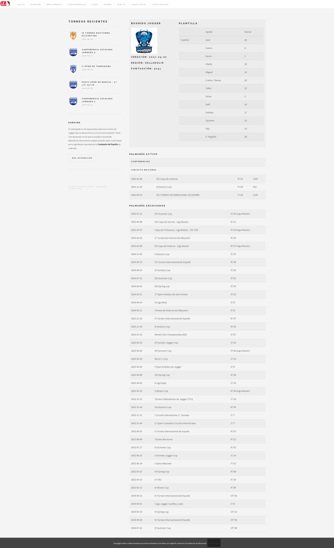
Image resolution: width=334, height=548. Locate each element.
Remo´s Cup (161, 358)
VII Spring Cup (162, 471)
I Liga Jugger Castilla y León (169, 503)
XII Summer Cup (163, 350)
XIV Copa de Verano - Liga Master (172, 221)
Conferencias (77, 4)
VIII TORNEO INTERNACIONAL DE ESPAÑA (177, 194)
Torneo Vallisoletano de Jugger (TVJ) (174, 399)
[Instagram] (74, 178)
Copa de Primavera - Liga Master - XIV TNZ (176, 229)
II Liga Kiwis (160, 382)
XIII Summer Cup (163, 278)
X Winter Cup (161, 390)
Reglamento (54, 4)
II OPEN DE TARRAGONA (96, 66)
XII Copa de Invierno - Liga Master (172, 245)
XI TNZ (158, 479)
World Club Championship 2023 (171, 334)
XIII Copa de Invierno (167, 178)
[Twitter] (69, 178)
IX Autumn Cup (162, 326)
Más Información (82, 158)
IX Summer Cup (163, 527)
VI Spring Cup (162, 511)
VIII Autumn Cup (163, 407)
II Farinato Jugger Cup (166, 455)
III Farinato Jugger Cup (166, 342)
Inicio (21, 4)
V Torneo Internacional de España (172, 431)
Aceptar (214, 543)
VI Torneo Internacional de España (172, 318)
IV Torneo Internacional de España (172, 495)
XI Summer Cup (163, 447)
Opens (108, 4)
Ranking (36, 4)
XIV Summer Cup (163, 213)
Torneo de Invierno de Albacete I (172, 310)
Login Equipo (160, 4)
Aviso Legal (101, 186)
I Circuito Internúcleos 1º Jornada (172, 415)
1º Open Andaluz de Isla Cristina (171, 294)
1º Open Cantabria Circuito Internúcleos (175, 423)
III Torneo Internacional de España (172, 519)
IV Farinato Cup (162, 270)
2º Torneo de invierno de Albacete (172, 237)
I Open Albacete (163, 463)
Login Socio (138, 4)
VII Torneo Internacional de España (173, 262)
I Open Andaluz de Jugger (168, 366)
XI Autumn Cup (164, 186)
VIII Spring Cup (162, 374)
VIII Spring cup (162, 286)
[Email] (79, 178)
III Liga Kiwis (161, 302)
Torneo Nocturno (163, 439)
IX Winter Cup (162, 487)
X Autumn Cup (162, 254)
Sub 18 (121, 4)
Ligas (94, 4)
